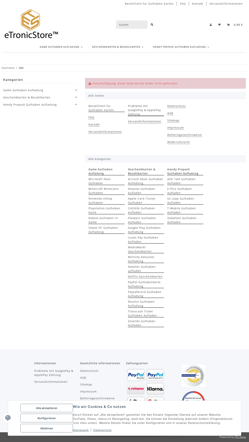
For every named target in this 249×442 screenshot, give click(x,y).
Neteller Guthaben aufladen (142, 269)
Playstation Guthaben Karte (104, 210)
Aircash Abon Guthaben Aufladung (145, 181)
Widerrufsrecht (178, 142)
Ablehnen (46, 428)
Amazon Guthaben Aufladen (141, 191)
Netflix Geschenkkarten (145, 276)
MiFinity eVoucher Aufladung (141, 259)
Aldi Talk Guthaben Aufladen (181, 181)
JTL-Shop (240, 437)
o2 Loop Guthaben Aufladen (180, 200)
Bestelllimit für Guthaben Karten (149, 3)
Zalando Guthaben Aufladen (141, 323)
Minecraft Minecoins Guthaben (104, 191)
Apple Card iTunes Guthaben (141, 200)
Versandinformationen (226, 3)
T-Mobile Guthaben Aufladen (181, 210)
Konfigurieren (47, 418)
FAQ (183, 3)
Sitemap (173, 120)
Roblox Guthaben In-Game (104, 220)
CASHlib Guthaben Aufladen (141, 210)
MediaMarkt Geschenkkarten (140, 249)
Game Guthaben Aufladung (23, 90)
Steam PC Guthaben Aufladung (103, 230)
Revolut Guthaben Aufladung (141, 304)
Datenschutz (102, 430)
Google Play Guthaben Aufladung (144, 230)
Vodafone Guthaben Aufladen (182, 220)
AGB (170, 113)
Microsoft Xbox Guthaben (99, 181)
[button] (211, 24)
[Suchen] (151, 24)
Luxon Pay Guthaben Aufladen (143, 239)
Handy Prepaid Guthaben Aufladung (30, 104)
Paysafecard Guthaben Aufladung (144, 294)
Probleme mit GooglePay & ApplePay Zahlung (144, 110)
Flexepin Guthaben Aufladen (142, 220)
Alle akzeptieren (46, 408)
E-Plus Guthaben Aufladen (179, 191)
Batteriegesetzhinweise (184, 135)
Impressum (81, 430)
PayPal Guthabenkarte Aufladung (144, 284)
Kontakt (197, 3)
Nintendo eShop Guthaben (100, 200)
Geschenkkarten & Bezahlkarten (26, 97)
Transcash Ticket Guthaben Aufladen (142, 313)
